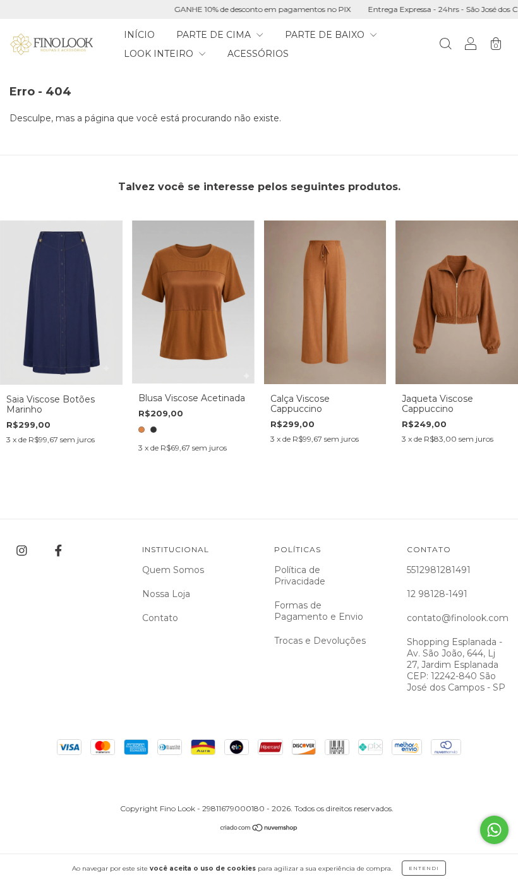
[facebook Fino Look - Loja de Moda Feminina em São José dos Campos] (58, 551)
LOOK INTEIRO (160, 53)
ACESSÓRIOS (258, 53)
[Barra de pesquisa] (445, 45)
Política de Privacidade (299, 575)
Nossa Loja (166, 594)
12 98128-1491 (437, 594)
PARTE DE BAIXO (326, 34)
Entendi (424, 868)
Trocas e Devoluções (320, 640)
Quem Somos (173, 570)
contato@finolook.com (458, 618)
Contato (160, 618)
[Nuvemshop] (259, 829)
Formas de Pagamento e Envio (318, 611)
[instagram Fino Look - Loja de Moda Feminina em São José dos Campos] (23, 551)
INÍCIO (139, 34)
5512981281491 (439, 570)
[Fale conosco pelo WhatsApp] (494, 830)
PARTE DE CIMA (214, 34)
